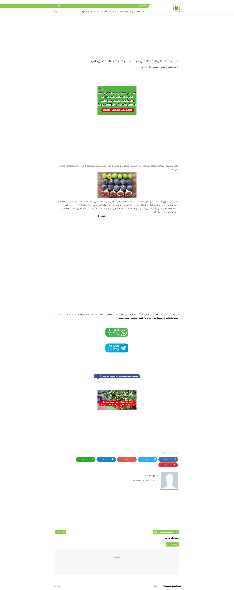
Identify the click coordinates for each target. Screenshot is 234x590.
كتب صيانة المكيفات (127, 11)
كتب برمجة (141, 11)
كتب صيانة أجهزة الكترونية (92, 11)
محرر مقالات (172, 66)
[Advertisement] (117, 36)
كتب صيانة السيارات (111, 11)
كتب (175, 452)
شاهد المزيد (61, 531)
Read (155, 586)
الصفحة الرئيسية (142, 5)
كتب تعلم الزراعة (165, 452)
